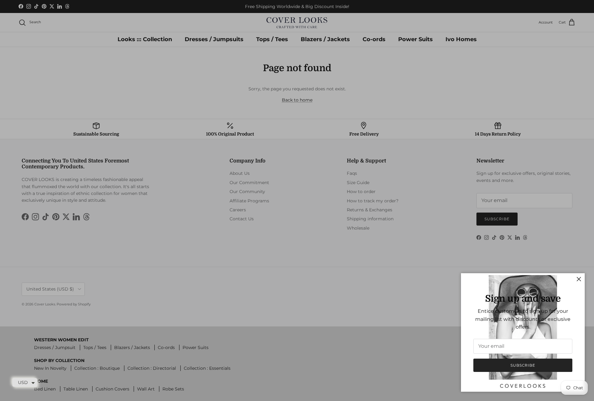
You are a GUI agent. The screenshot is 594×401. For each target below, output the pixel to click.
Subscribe (523, 365)
